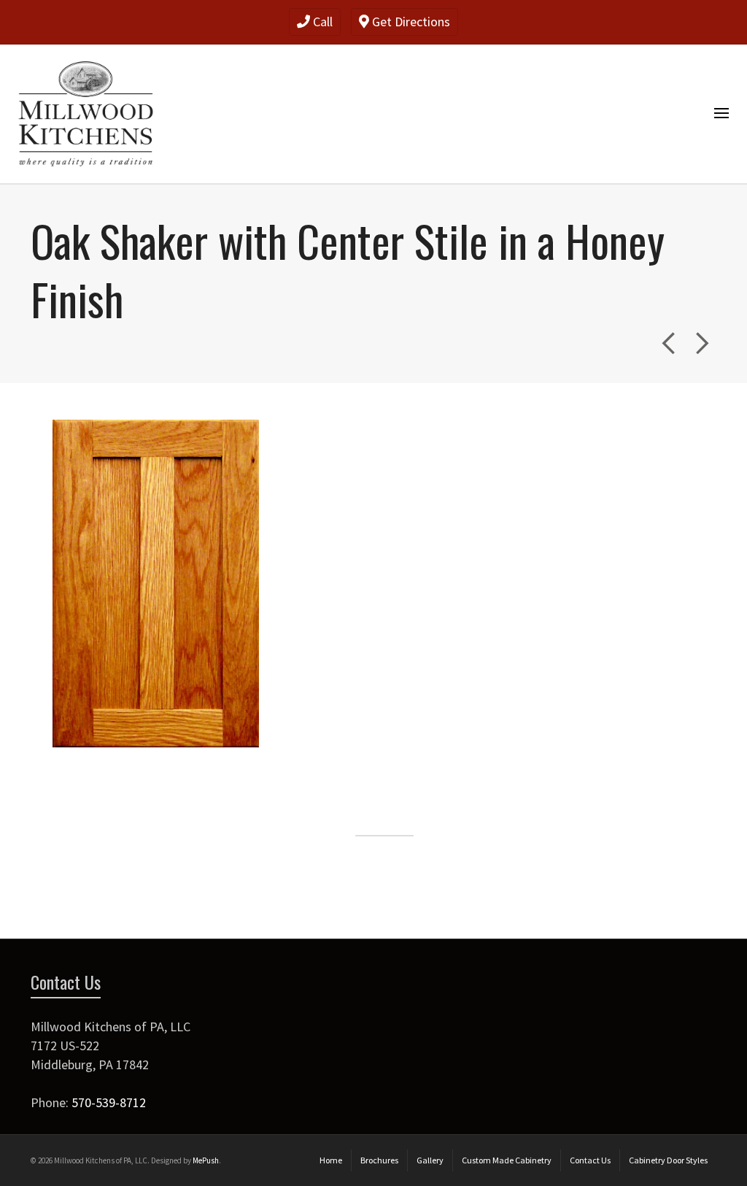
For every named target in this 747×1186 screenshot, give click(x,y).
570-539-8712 (108, 1102)
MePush (206, 1160)
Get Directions (409, 21)
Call (321, 21)
